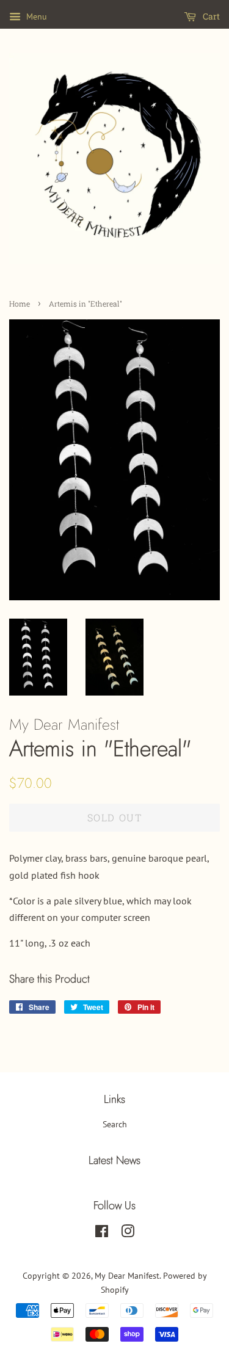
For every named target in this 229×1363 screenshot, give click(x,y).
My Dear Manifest (127, 1275)
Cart (210, 16)
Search (115, 1124)
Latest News (114, 1160)
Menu (35, 16)
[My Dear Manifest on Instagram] (127, 1233)
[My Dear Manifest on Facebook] (102, 1233)
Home (19, 303)
